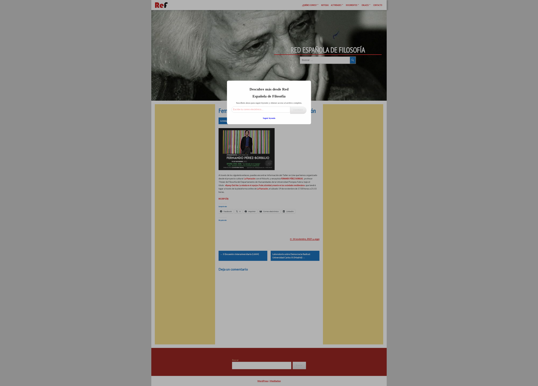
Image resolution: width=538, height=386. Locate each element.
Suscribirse (298, 110)
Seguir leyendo (269, 118)
